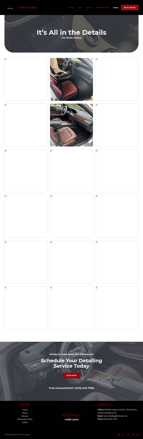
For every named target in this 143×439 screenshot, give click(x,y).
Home (71, 7)
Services (89, 7)
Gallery (116, 7)
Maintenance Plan (102, 7)
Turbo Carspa (27, 7)
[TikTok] (128, 435)
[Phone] (138, 435)
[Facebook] (119, 435)
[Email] (133, 435)
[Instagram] (123, 435)
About (79, 7)
